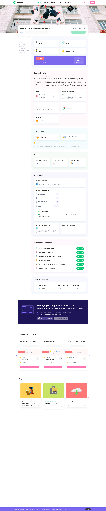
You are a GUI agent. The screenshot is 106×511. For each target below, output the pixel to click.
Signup (92, 2)
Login (85, 2)
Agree (88, 509)
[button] (61, 318)
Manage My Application (78, 32)
